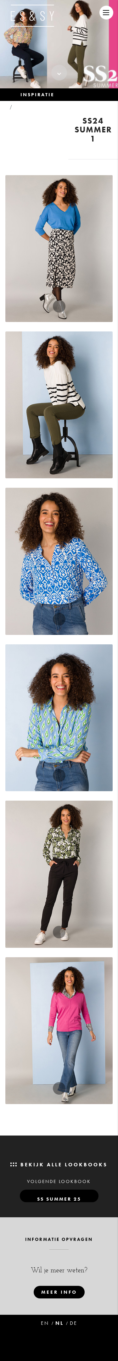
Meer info (59, 1292)
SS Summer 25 (59, 1199)
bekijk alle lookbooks (63, 1164)
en (45, 1323)
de (73, 1323)
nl (59, 1323)
